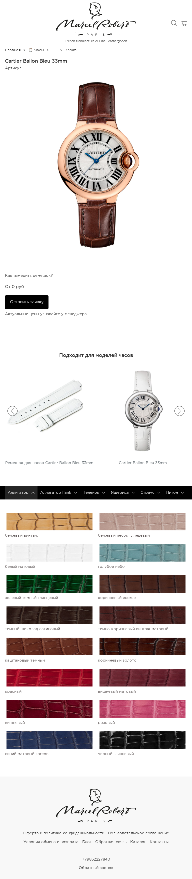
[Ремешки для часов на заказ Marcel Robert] (96, 821)
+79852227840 (96, 859)
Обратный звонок (96, 868)
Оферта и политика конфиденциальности (63, 833)
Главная (13, 50)
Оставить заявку (27, 302)
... (54, 50)
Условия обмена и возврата (51, 842)
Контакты (159, 842)
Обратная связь (110, 842)
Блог (87, 842)
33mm (70, 50)
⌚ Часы (36, 50)
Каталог (138, 842)
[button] (13, 411)
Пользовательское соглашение (138, 833)
